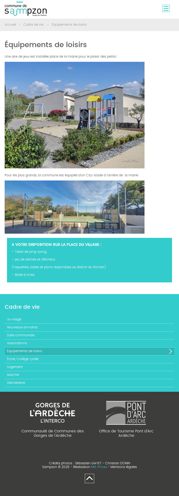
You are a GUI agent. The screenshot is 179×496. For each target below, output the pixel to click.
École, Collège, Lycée (22, 359)
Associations (17, 343)
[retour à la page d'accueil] (26, 9)
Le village (14, 319)
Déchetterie (16, 383)
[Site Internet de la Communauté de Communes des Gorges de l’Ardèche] (53, 412)
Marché (13, 375)
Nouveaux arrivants (22, 327)
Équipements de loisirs (24, 351)
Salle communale (20, 335)
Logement (15, 367)
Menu (166, 8)
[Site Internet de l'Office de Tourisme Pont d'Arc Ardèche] (126, 412)
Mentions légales (123, 467)
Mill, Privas (99, 467)
